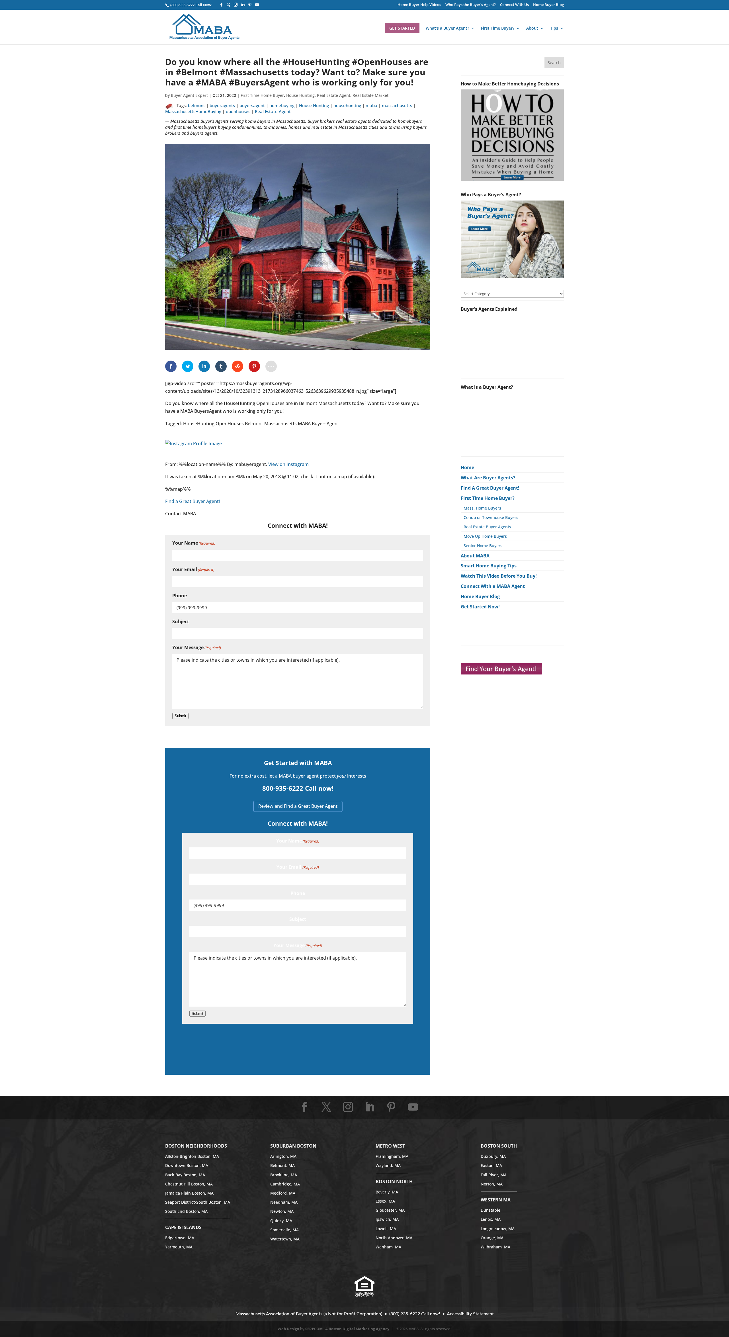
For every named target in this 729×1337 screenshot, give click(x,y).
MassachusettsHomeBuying (193, 111)
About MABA (475, 556)
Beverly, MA (387, 1192)
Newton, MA (282, 1211)
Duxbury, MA (493, 1156)
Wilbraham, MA (495, 1247)
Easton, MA (491, 1165)
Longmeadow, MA (498, 1228)
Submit (180, 716)
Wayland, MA (388, 1165)
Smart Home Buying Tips (489, 566)
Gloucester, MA (390, 1210)
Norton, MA (492, 1184)
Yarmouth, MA (179, 1247)
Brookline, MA (283, 1174)
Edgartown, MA (179, 1237)
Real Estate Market (370, 95)
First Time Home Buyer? (488, 498)
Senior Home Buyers (483, 545)
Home (467, 467)
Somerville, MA (284, 1229)
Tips (554, 28)
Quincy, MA (281, 1220)
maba (371, 105)
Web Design (288, 1328)
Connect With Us (514, 5)
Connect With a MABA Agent (493, 586)
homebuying (281, 105)
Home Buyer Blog (548, 5)
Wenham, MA (388, 1247)
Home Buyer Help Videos (419, 5)
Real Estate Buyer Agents (487, 527)
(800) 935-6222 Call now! (414, 1314)
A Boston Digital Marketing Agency (357, 1328)
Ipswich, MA (387, 1219)
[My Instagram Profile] (193, 452)
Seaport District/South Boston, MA (197, 1202)
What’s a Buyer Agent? (447, 28)
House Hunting (300, 95)
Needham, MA (284, 1202)
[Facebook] (221, 5)
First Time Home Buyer (262, 95)
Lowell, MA (386, 1228)
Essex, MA (385, 1201)
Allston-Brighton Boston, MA (192, 1156)
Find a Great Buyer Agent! (192, 501)
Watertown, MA (285, 1239)
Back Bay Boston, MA (185, 1174)
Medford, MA (282, 1193)
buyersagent (252, 105)
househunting (347, 105)
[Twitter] (228, 5)
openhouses (238, 111)
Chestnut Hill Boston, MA (189, 1184)
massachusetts (397, 105)
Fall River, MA (494, 1174)
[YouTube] (257, 5)
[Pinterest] (250, 5)
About (532, 28)
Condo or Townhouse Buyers (491, 517)
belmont (196, 105)
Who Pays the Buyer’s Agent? (470, 5)
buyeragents (222, 105)
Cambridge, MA (285, 1184)
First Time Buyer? (497, 28)
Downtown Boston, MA (186, 1165)
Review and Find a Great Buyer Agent (297, 806)
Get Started (402, 28)
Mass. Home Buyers (482, 508)
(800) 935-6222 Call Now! (190, 4)
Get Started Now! (480, 607)
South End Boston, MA (186, 1211)
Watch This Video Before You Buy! (499, 576)
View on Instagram (288, 464)
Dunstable (490, 1210)
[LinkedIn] (243, 5)
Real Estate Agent (333, 95)
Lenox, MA (491, 1219)
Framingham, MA (392, 1156)
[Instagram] (235, 5)
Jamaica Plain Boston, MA (189, 1193)
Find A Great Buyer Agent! (490, 488)
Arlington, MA (283, 1156)
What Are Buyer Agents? (488, 478)
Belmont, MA (282, 1165)
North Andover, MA (394, 1237)
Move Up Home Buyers (485, 536)
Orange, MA (492, 1237)
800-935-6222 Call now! (297, 788)
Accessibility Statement (470, 1314)
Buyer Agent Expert (189, 95)
